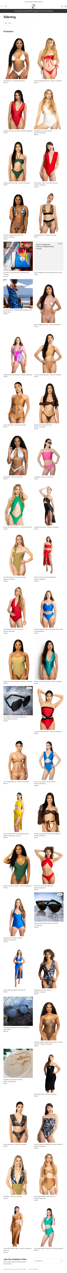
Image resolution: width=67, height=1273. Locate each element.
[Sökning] (6, 6)
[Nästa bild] (30, 57)
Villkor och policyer (33, 1269)
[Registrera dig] (61, 1261)
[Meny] (2, 6)
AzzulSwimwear (12, 1269)
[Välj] (30, 76)
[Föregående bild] (6, 57)
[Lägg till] (30, 268)
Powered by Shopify (21, 1269)
